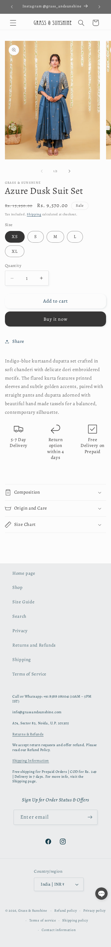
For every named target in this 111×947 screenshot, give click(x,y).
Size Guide (23, 602)
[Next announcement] (99, 7)
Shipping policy (75, 920)
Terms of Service (29, 674)
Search (19, 616)
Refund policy (65, 910)
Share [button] (18, 341)
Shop (17, 587)
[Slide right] (69, 171)
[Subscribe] (90, 817)
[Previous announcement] (11, 7)
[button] (13, 23)
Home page (23, 573)
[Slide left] (41, 171)
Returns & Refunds (27, 734)
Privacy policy (94, 910)
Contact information (59, 929)
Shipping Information (30, 760)
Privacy (19, 631)
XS (15, 236)
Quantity (13, 265)
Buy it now (55, 319)
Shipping (34, 214)
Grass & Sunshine (32, 910)
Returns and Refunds (34, 645)
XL (15, 251)
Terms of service (42, 920)
